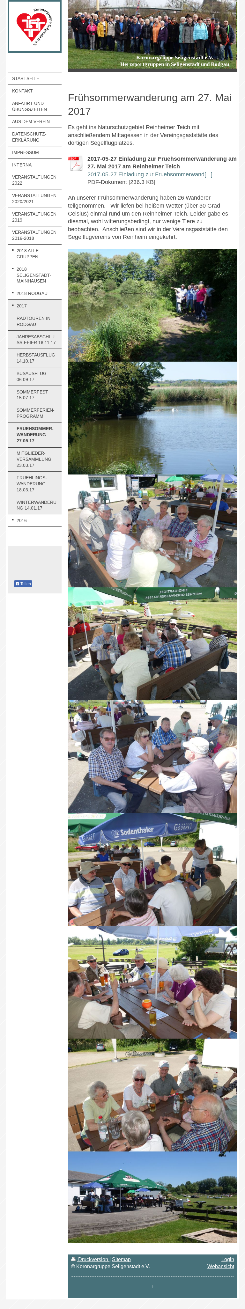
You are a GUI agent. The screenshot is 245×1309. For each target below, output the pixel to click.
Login (227, 1259)
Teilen (25, 584)
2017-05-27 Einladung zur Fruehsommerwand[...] (149, 174)
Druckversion (93, 1259)
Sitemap (121, 1259)
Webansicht (220, 1266)
